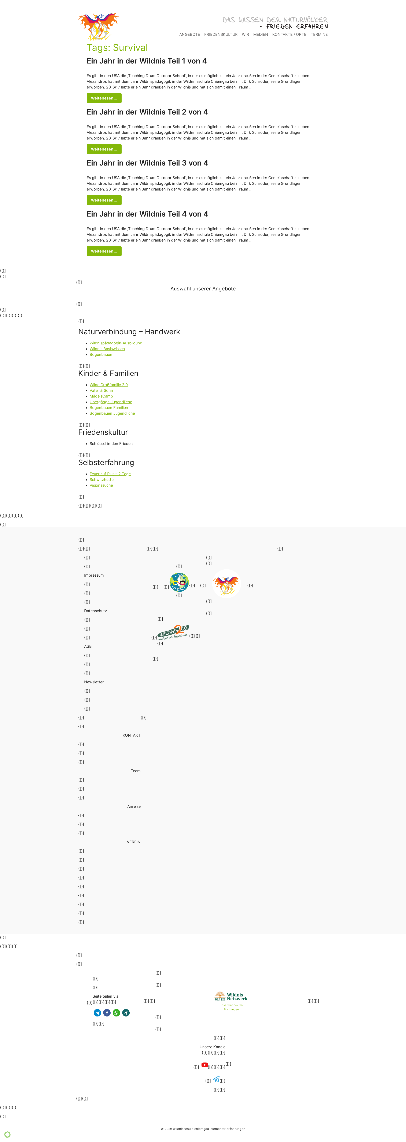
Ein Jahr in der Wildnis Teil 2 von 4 (147, 111)
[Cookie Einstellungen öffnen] (7, 1136)
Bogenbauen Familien (109, 407)
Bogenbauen (101, 354)
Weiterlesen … (104, 98)
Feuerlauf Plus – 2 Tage (110, 474)
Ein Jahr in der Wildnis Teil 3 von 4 (147, 162)
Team (136, 771)
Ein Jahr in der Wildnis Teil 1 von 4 (147, 60)
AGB (88, 646)
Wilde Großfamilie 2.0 (109, 385)
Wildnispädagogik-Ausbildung (116, 343)
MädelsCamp (101, 396)
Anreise (134, 806)
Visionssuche (101, 485)
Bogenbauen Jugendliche (112, 413)
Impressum (94, 575)
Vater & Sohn (101, 390)
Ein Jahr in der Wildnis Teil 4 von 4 (147, 213)
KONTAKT (132, 735)
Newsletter (94, 682)
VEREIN (134, 842)
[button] (97, 1012)
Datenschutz (95, 611)
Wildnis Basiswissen (107, 349)
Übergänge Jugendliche (111, 402)
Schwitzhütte (102, 479)
